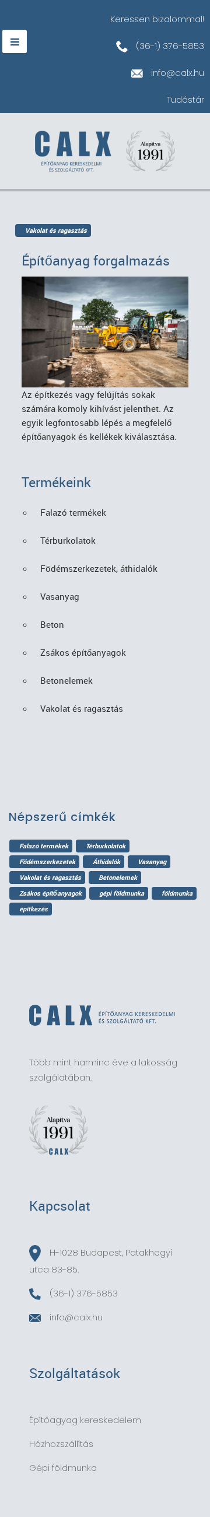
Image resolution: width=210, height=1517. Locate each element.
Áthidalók (106, 861)
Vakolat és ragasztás (50, 877)
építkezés (33, 908)
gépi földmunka (121, 893)
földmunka (177, 893)
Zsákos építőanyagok (50, 893)
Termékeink (56, 482)
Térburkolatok (105, 845)
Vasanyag (152, 861)
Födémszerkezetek (47, 861)
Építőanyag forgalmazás (96, 260)
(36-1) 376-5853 (169, 46)
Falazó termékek (43, 845)
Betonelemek (118, 877)
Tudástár (185, 99)
